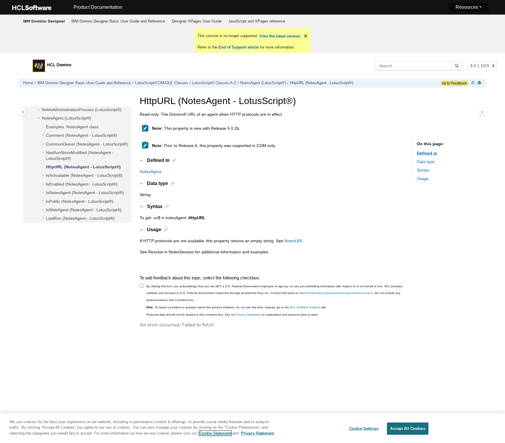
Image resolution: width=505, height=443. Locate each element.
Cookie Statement (215, 433)
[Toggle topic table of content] (482, 112)
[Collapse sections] (473, 83)
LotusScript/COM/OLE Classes (161, 83)
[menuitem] (118, 21)
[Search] (456, 65)
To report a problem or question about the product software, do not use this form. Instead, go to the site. (236, 307)
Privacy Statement (248, 314)
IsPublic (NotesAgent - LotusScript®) (79, 201)
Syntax (423, 170)
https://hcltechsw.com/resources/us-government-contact (336, 293)
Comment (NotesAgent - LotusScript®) (81, 135)
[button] (39, 110)
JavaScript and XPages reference (256, 21)
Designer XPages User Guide (197, 21)
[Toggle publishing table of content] (23, 112)
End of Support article (238, 47)
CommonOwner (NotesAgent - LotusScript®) (87, 144)
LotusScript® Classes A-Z (214, 83)
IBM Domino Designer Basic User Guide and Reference (118, 21)
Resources (467, 7)
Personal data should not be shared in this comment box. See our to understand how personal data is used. (232, 314)
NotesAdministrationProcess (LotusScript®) (82, 110)
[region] (252, 428)
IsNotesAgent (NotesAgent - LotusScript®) (85, 193)
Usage (423, 178)
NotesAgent (150, 171)
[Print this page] (480, 83)
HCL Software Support (305, 307)
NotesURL (293, 240)
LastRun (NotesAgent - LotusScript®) (80, 218)
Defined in (427, 153)
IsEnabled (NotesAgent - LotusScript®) (81, 184)
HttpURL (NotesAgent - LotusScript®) (321, 83)
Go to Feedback (454, 83)
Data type (426, 161)
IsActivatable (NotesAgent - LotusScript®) (84, 175)
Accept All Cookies (407, 428)
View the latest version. (279, 36)
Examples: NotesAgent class (72, 126)
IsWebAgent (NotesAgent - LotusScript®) (84, 209)
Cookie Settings (363, 428)
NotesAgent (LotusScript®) (263, 83)
